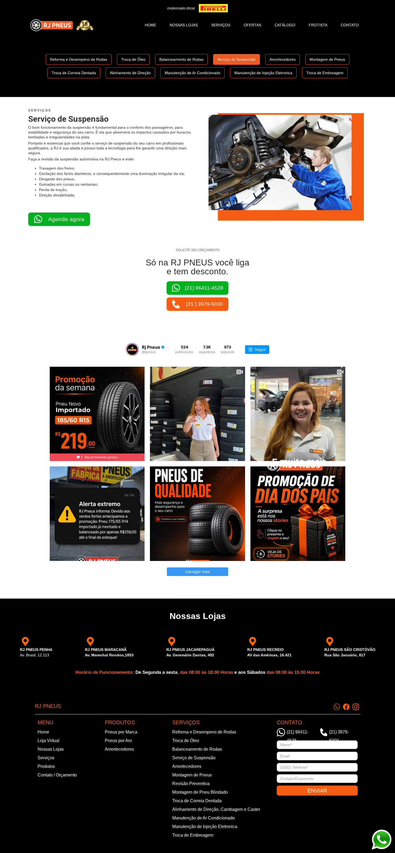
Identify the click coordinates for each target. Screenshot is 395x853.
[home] (62, 25)
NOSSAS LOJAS (184, 25)
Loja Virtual (48, 740)
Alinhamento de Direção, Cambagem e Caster (216, 809)
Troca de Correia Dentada (74, 73)
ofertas (252, 25)
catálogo (285, 25)
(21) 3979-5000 (339, 733)
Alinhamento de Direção (130, 73)
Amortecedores (283, 59)
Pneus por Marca (121, 732)
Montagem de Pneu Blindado (200, 792)
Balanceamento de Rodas (181, 59)
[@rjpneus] (132, 349)
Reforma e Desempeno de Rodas (78, 59)
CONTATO (350, 25)
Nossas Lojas (51, 749)
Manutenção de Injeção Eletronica (263, 73)
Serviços (46, 757)
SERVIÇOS (220, 25)
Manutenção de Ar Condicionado (192, 73)
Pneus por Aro (118, 740)
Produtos (46, 766)
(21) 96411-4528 (297, 733)
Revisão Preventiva (191, 783)
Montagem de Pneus (327, 59)
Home (150, 25)
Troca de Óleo (133, 59)
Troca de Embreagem (324, 73)
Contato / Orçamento (57, 775)
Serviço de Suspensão (236, 59)
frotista (318, 25)
